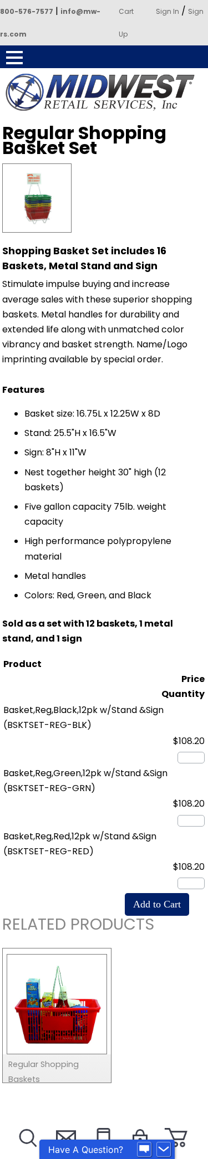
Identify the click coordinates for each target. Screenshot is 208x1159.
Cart (126, 11)
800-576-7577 (26, 11)
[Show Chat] (144, 1149)
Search (27, 1151)
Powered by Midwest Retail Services (104, 92)
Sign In (167, 11)
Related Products (78, 926)
